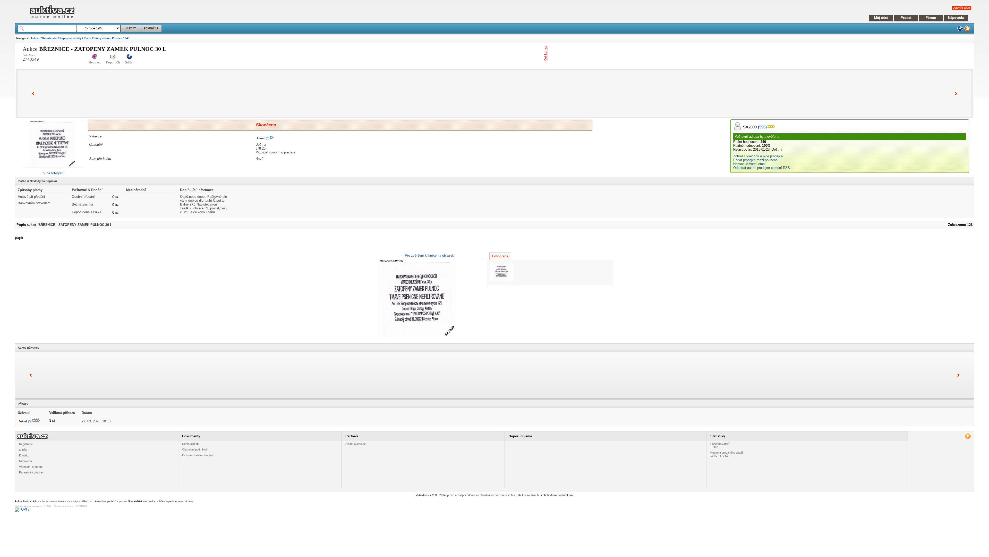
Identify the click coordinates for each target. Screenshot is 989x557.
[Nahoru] (967, 436)
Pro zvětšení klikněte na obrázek (429, 255)
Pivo (87, 38)
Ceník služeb (190, 443)
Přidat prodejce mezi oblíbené (755, 160)
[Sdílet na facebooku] (129, 56)
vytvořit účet (961, 8)
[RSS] (967, 30)
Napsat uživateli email (749, 164)
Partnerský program (31, 472)
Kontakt (24, 455)
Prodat (906, 18)
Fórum (931, 18)
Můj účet (881, 18)
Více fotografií (53, 173)
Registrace (26, 444)
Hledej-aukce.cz (355, 443)
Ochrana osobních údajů (197, 455)
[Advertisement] (609, 53)
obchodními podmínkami (558, 495)
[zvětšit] (429, 299)
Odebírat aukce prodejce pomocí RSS (761, 168)
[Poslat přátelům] (113, 56)
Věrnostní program (30, 466)
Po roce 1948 (120, 38)
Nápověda (956, 18)
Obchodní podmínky (195, 449)
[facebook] (960, 30)
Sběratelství (49, 38)
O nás (23, 449)
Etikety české (101, 38)
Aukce (34, 38)
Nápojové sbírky (70, 38)
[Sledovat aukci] (94, 56)
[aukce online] (52, 19)
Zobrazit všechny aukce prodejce (758, 156)
